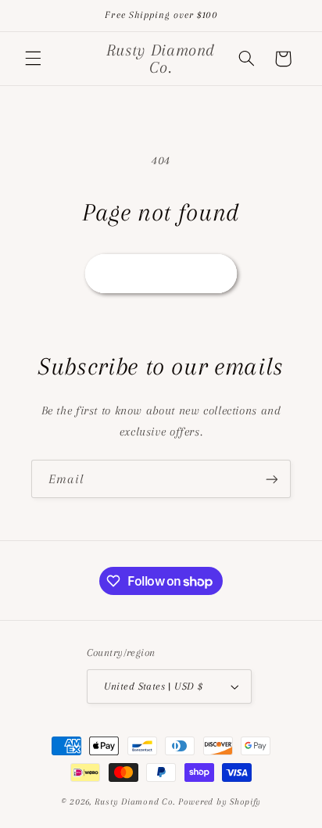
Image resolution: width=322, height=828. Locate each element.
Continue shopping (161, 274)
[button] (33, 59)
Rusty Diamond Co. (135, 802)
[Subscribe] (272, 479)
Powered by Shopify (219, 802)
